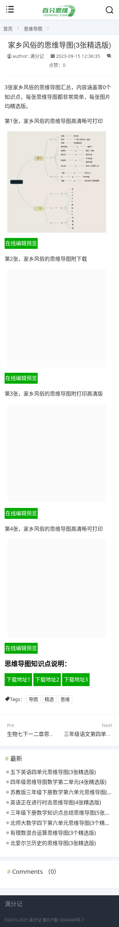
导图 (33, 699)
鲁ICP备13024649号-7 (63, 920)
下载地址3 (76, 679)
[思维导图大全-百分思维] (59, 15)
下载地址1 (18, 679)
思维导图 (33, 28)
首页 (8, 28)
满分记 (35, 920)
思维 (65, 699)
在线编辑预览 (21, 243)
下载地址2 (47, 679)
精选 (49, 699)
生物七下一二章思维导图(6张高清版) (50, 734)
